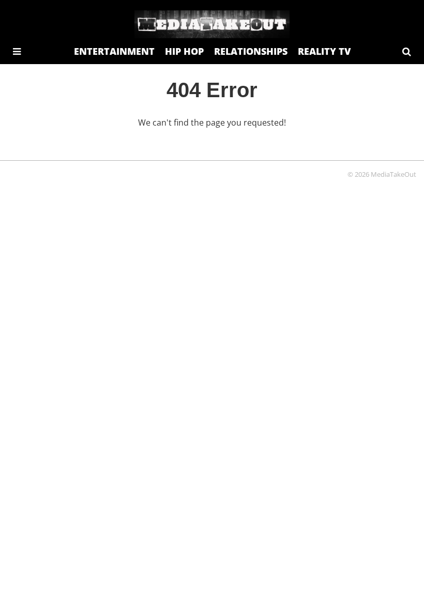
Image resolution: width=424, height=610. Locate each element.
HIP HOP (184, 51)
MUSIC (267, 77)
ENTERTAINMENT (114, 51)
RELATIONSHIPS (250, 51)
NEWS (307, 77)
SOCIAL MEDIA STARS (152, 77)
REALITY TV (324, 51)
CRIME (226, 77)
